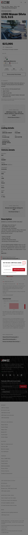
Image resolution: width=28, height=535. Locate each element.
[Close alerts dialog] (24, 263)
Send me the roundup (19, 269)
